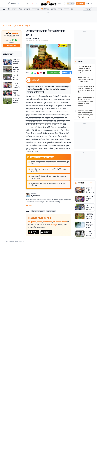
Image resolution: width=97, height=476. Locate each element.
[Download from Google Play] (33, 232)
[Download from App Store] (46, 232)
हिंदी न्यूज (54, 224)
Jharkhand (17, 26)
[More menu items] (75, 8)
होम (8, 9)
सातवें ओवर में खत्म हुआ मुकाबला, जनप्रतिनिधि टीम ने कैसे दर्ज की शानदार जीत (48, 170)
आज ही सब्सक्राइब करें (11, 45)
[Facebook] (18, 3)
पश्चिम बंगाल (35, 9)
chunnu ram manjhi (38, 211)
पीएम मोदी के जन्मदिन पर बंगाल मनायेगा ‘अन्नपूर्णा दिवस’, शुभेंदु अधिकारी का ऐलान (84, 69)
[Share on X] (44, 73)
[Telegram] (36, 3)
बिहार (20, 9)
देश (29, 222)
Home (3, 26)
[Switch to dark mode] (71, 3)
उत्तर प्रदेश (27, 9)
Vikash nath (34, 39)
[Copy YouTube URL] (38, 73)
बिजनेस (60, 9)
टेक (72, 9)
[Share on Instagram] (41, 73)
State (9, 26)
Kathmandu (51, 211)
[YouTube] (32, 3)
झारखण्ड (14, 9)
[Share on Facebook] (35, 73)
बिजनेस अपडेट (47, 222)
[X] (27, 3)
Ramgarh (27, 26)
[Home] (48, 3)
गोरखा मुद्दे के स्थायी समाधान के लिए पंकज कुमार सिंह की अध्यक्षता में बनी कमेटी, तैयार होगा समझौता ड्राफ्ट (85, 114)
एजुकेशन (53, 9)
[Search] (64, 3)
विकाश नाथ (36, 196)
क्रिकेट (58, 222)
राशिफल (64, 222)
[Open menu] (3, 8)
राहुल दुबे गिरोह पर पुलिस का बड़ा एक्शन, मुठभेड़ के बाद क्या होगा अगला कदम (48, 184)
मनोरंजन (66, 9)
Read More (29, 205)
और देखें (90, 183)
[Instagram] (23, 3)
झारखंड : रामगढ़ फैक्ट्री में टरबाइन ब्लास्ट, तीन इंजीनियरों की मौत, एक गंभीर (50, 163)
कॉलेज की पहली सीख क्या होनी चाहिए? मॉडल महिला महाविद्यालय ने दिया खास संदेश (49, 177)
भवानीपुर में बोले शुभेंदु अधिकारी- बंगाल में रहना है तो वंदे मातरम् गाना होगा (85, 79)
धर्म (54, 222)
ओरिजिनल (46, 9)
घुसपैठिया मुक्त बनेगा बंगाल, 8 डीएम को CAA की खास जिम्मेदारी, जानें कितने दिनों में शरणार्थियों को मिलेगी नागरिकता (86, 101)
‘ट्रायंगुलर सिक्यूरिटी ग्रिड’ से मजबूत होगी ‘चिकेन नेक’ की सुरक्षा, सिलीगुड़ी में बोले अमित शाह (86, 89)
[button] (48, 57)
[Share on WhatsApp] (32, 73)
